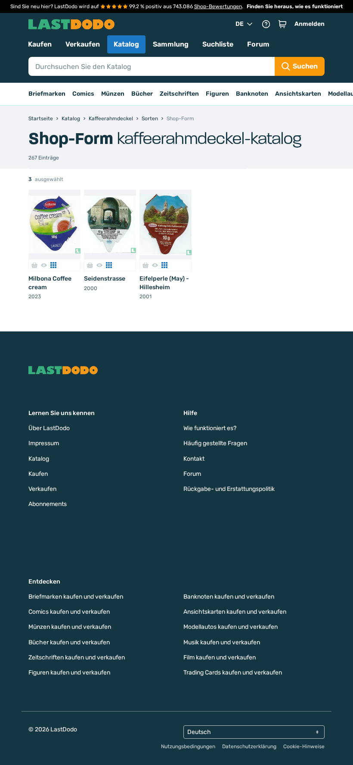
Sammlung (171, 44)
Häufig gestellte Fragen (215, 443)
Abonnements (47, 504)
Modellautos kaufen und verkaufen (230, 627)
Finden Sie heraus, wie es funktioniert (295, 6)
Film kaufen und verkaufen (219, 657)
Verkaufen (82, 44)
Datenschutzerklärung (249, 746)
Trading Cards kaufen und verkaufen (232, 672)
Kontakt (193, 458)
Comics (83, 93)
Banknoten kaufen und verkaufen (228, 596)
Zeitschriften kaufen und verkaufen (76, 657)
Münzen (112, 93)
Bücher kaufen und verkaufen (69, 642)
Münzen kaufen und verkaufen (69, 627)
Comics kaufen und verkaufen (69, 611)
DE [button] (239, 24)
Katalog (126, 44)
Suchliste (217, 44)
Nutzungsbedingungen (188, 746)
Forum (258, 44)
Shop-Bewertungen (218, 6)
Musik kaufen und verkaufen (221, 642)
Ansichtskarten (298, 93)
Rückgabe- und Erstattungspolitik (229, 489)
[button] (282, 24)
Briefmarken (46, 93)
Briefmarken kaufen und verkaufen (75, 596)
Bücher (142, 93)
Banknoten (252, 93)
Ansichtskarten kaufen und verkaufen (234, 611)
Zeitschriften (179, 93)
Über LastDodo (49, 428)
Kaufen (40, 44)
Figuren (217, 93)
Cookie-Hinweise (304, 746)
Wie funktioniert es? (209, 428)
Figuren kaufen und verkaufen (69, 672)
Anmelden (309, 24)
